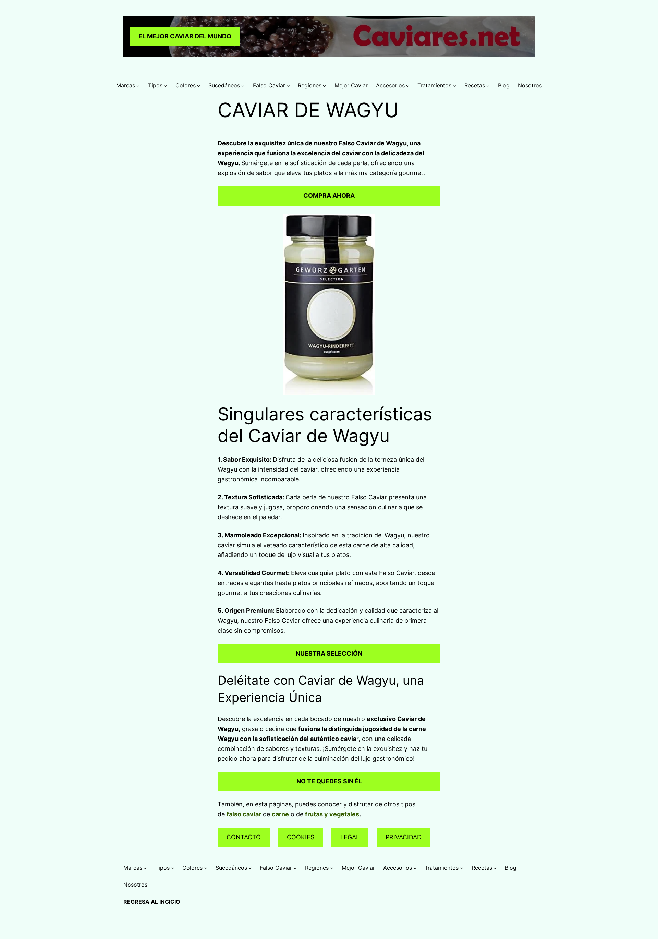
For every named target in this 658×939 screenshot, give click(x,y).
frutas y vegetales (332, 814)
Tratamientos (434, 85)
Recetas (474, 85)
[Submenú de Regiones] (324, 85)
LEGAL (350, 837)
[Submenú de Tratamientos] (454, 85)
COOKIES (300, 837)
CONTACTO (244, 837)
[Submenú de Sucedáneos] (243, 85)
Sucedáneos (224, 85)
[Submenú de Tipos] (165, 85)
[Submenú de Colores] (198, 85)
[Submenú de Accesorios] (408, 85)
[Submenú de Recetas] (488, 85)
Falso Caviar (269, 85)
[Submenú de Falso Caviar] (288, 85)
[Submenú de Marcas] (138, 85)
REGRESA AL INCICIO (151, 901)
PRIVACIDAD (404, 837)
